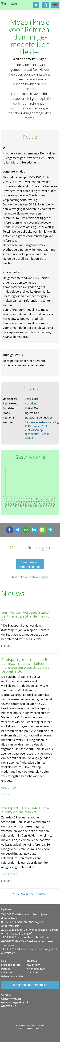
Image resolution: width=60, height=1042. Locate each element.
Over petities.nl (36, 968)
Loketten (6, 972)
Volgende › (28, 894)
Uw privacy (33, 964)
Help (4, 960)
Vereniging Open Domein (30, 1028)
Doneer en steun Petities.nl (30, 985)
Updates (32, 960)
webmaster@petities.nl (14, 1002)
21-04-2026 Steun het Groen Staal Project (26, 937)
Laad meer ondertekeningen (30, 564)
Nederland (31, 403)
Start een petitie (10, 964)
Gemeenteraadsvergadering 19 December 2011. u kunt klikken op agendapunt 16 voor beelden (42, 429)
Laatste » (42, 894)
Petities (5, 968)
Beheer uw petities (12, 976)
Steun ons (33, 972)
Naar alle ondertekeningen (30, 577)
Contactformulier (11, 998)
